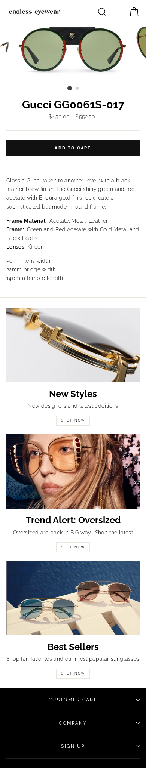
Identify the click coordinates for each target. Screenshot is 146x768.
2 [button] (77, 88)
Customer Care (73, 700)
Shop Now (73, 420)
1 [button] (69, 88)
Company (73, 723)
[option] (73, 53)
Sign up (73, 746)
